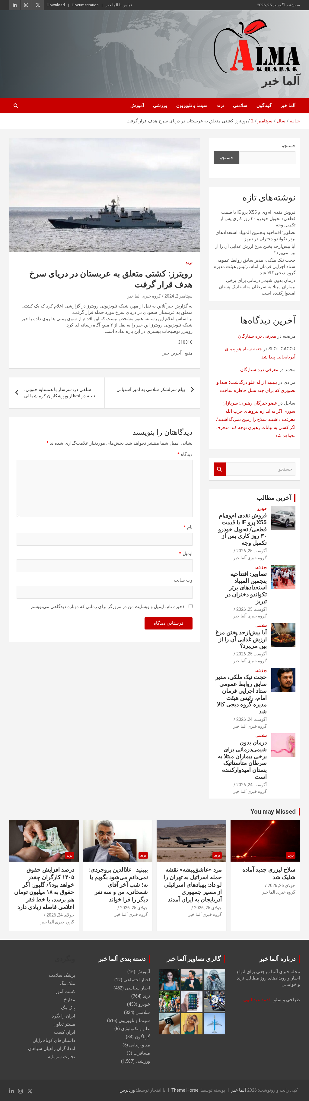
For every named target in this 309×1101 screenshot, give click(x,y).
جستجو (288, 145)
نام (188, 527)
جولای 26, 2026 (281, 885)
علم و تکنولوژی (135, 1028)
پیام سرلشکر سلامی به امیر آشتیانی (150, 389)
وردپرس (127, 1090)
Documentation (85, 5)
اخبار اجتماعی (136, 980)
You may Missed (273, 811)
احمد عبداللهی (256, 999)
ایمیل (186, 553)
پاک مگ (68, 1008)
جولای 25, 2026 (208, 907)
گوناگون (264, 105)
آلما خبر (281, 81)
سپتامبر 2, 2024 (178, 296)
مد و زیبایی (139, 1045)
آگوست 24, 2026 (251, 719)
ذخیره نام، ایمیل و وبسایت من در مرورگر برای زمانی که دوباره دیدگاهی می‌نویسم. (107, 606)
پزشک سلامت (62, 975)
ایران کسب (64, 1032)
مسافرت (141, 1053)
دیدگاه (185, 454)
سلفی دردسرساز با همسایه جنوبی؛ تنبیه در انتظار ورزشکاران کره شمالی (59, 393)
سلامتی (240, 105)
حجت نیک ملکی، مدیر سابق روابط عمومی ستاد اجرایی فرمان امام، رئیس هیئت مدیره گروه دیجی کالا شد (254, 266)
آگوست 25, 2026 (251, 550)
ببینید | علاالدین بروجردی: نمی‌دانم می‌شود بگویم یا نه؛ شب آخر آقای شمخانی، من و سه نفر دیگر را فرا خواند (118, 884)
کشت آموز (65, 991)
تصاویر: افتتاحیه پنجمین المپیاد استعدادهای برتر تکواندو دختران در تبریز (246, 587)
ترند (220, 105)
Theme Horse (185, 1090)
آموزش (137, 105)
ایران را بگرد (63, 1016)
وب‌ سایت (183, 580)
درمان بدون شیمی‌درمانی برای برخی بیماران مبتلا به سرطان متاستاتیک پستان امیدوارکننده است (257, 287)
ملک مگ (67, 983)
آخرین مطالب (274, 497)
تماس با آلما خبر (119, 5)
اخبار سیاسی (137, 988)
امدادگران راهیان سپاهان (51, 1048)
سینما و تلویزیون (192, 105)
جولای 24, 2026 (60, 915)
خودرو (262, 508)
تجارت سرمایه (61, 1056)
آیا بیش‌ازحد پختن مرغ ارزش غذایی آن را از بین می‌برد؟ (241, 639)
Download (56, 5)
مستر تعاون (64, 1024)
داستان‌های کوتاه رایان (54, 1040)
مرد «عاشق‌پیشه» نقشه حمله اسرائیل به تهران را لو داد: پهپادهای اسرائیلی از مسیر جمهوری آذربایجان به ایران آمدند (193, 884)
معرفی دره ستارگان (257, 336)
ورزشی (160, 105)
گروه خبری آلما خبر (144, 296)
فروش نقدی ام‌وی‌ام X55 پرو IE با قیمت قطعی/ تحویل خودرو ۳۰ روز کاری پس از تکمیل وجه (257, 219)
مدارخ (69, 999)
